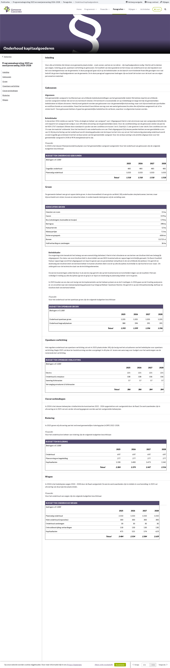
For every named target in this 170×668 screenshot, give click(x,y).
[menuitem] (134, 2)
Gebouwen (6, 77)
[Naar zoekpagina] (165, 9)
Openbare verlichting (10, 86)
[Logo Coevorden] (12, 9)
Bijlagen (132, 9)
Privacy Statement (74, 665)
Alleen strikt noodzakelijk (104, 665)
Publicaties (5, 2)
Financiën (104, 9)
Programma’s (89, 9)
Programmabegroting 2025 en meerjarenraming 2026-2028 (36, 2)
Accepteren (120, 665)
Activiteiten (145, 9)
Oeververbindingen (10, 91)
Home (79, 9)
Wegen (5, 100)
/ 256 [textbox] (153, 665)
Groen (4, 81)
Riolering (6, 95)
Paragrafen (67, 2)
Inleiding (5, 72)
